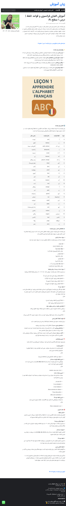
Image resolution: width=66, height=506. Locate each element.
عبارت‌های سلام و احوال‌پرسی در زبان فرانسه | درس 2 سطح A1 (51, 43)
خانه (62, 10)
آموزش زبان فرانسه (38, 10)
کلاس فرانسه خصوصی (48, 10)
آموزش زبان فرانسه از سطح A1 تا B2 (57, 472)
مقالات (57, 10)
